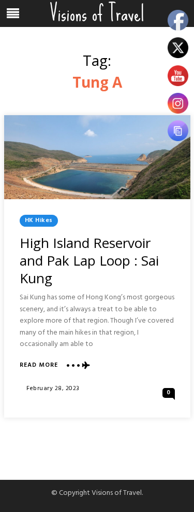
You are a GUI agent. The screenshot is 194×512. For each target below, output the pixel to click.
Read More (39, 365)
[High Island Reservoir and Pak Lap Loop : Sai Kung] (97, 157)
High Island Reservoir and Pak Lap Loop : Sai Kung (89, 260)
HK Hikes (39, 220)
